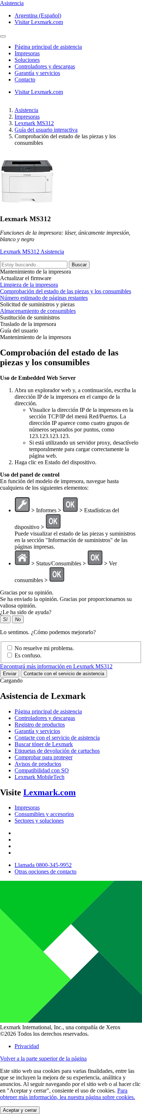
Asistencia (26, 110)
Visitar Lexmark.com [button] (39, 22)
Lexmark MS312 (34, 123)
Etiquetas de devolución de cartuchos (57, 751)
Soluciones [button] (27, 60)
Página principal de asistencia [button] (48, 47)
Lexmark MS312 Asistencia (32, 251)
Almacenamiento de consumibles (38, 311)
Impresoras (27, 117)
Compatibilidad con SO (42, 770)
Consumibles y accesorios (44, 814)
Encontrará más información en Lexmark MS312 (56, 666)
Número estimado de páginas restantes (44, 298)
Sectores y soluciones (39, 820)
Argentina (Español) (38, 15)
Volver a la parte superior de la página (43, 1058)
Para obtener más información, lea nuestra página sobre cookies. (67, 1093)
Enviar (9, 673)
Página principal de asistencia (48, 711)
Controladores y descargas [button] (45, 66)
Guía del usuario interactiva (46, 130)
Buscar (79, 264)
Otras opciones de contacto (45, 871)
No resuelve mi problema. (44, 648)
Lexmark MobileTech (39, 777)
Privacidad (27, 1046)
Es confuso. (28, 655)
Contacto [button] (25, 79)
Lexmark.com (49, 792)
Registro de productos (40, 724)
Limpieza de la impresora (29, 285)
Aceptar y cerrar (20, 1110)
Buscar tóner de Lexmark (44, 744)
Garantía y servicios (37, 731)
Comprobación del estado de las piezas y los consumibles (65, 291)
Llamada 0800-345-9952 (43, 865)
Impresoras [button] (27, 53)
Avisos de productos (38, 764)
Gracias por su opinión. (27, 592)
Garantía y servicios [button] (37, 73)
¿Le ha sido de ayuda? (25, 612)
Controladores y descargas (45, 718)
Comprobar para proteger (43, 757)
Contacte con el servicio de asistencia (64, 673)
